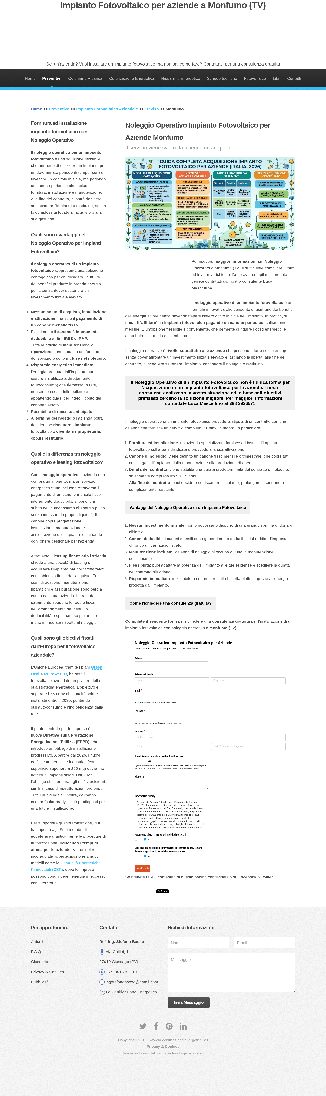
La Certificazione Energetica (131, 992)
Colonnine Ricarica (85, 78)
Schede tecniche (222, 78)
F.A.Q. (36, 951)
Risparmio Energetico (180, 78)
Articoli (37, 941)
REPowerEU (55, 674)
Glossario (39, 961)
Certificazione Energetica (132, 78)
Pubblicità (40, 982)
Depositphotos (191, 1053)
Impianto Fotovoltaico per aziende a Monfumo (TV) (163, 5)
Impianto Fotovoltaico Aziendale (107, 109)
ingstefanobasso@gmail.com (132, 982)
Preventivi (52, 78)
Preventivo (59, 109)
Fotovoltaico (255, 78)
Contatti (294, 78)
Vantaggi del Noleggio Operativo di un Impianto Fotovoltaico (187, 507)
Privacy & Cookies (47, 972)
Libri (277, 78)
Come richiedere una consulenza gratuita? (170, 603)
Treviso (152, 109)
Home (30, 78)
